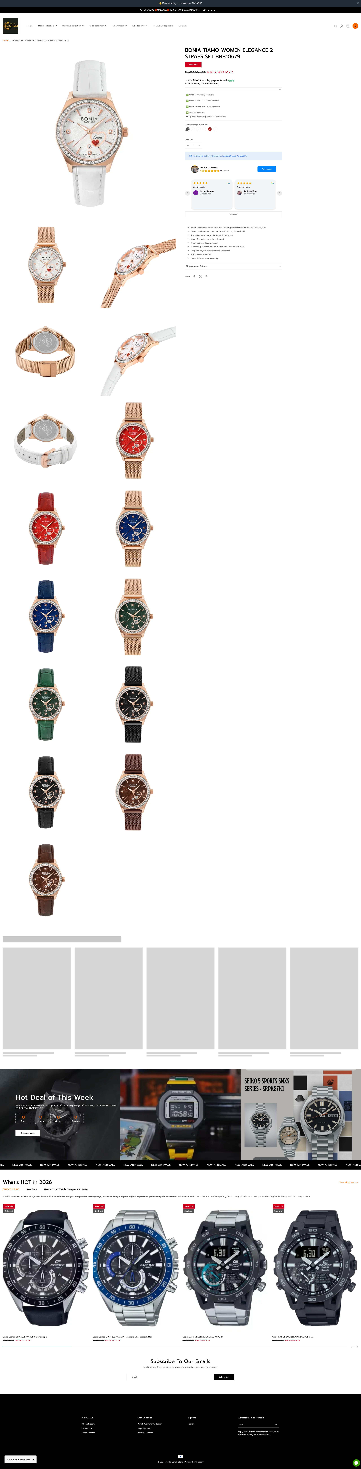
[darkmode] (355, 26)
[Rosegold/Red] (193, 129)
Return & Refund (145, 1432)
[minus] (188, 145)
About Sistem (88, 1424)
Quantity (189, 139)
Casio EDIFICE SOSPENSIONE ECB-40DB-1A (202, 1336)
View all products (347, 1182)
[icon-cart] (348, 26)
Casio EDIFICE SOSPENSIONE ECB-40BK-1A (292, 1336)
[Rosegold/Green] (204, 129)
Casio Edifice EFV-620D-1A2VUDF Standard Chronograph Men (122, 1336)
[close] (357, 3)
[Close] (33, 1460)
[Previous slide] (187, 193)
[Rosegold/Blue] (199, 129)
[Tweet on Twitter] (200, 276)
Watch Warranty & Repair (149, 1424)
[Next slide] (279, 193)
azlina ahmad (251, 191)
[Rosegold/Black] (215, 129)
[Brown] (210, 129)
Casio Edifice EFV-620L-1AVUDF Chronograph (25, 1336)
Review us (267, 169)
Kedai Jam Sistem (208, 167)
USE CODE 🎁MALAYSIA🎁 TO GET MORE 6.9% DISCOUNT (179, 9)
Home (5, 40)
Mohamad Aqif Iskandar (213, 197)
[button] (233, 214)
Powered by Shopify (193, 1461)
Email (134, 1377)
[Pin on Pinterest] (206, 276)
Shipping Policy (144, 1428)
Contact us (87, 1428)
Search (191, 1424)
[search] (335, 26)
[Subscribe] (275, 1424)
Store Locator (88, 1432)
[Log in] (341, 26)
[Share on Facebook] (194, 276)
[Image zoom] (89, 133)
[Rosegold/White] (187, 129)
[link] (357, 1182)
